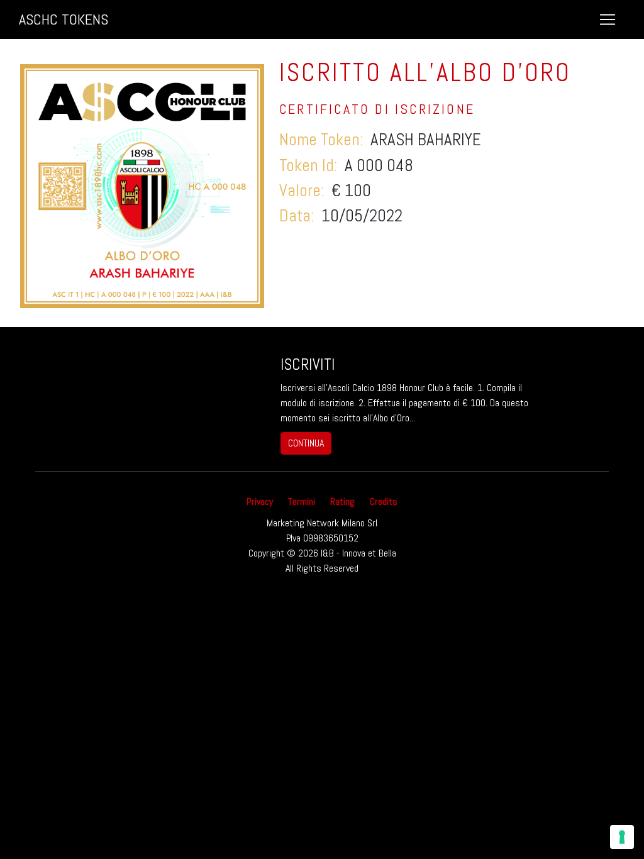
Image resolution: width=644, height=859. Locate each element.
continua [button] (306, 443)
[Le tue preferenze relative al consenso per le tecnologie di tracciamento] (622, 837)
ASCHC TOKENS (63, 19)
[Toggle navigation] (607, 19)
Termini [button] (301, 501)
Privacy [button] (260, 501)
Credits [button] (383, 501)
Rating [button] (342, 501)
